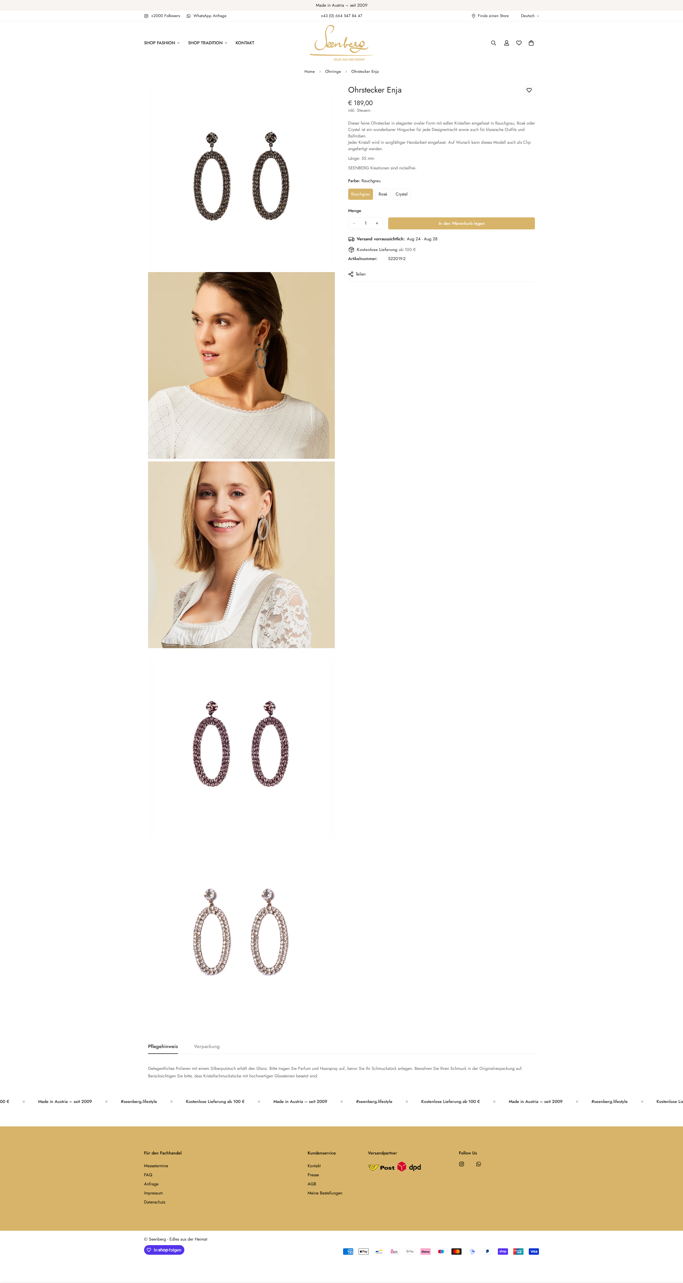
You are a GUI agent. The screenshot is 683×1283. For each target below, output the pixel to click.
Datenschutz (154, 1202)
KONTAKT (245, 43)
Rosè (384, 195)
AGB (312, 1184)
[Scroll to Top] (672, 1254)
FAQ (148, 1175)
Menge (354, 211)
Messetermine (156, 1166)
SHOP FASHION (159, 43)
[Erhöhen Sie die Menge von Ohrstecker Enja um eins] (377, 223)
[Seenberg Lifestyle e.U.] (341, 43)
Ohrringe (333, 71)
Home (309, 71)
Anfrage (151, 1184)
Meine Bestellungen (325, 1193)
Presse (313, 1175)
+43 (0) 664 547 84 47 (341, 16)
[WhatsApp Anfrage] (478, 1164)
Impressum (153, 1193)
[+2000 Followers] (461, 1164)
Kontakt (314, 1166)
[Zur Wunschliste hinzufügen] (529, 90)
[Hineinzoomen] (325, 94)
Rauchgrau (362, 195)
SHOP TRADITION (205, 43)
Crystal (403, 195)
